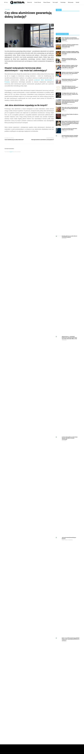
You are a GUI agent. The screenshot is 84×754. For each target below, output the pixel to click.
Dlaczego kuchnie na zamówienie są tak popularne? (42, 139)
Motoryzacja (70, 2)
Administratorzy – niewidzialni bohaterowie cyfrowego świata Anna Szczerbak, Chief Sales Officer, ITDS (69, 337)
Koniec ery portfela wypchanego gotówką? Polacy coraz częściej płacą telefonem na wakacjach (70, 639)
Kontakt (77, 2)
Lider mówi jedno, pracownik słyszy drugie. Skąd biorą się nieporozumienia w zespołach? (70, 38)
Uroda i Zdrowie (37, 2)
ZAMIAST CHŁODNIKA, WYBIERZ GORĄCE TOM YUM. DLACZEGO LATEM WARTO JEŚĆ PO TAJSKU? (70, 52)
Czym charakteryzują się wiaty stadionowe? (14, 139)
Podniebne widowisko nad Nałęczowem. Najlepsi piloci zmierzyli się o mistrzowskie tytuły (70, 45)
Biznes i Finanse (47, 2)
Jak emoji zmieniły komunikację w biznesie (69, 538)
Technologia (62, 2)
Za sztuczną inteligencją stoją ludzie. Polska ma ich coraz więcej (69, 129)
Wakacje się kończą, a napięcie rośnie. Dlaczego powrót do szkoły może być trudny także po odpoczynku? (70, 66)
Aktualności (64, 48)
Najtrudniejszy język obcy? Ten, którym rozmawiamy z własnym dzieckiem (70, 80)
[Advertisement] (67, 21)
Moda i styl (29, 2)
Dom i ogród (55, 2)
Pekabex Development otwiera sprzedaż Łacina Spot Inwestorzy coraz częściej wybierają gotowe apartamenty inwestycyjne (70, 102)
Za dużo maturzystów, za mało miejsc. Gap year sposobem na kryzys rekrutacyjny (70, 438)
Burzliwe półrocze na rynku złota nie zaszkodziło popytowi (69, 237)
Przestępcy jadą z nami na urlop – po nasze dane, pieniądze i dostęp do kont (70, 94)
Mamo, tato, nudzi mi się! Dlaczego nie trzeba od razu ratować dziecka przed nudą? (70, 108)
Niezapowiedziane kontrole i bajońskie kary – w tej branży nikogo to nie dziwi (70, 136)
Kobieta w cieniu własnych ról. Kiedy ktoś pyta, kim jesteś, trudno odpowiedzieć (70, 73)
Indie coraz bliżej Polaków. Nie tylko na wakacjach (70, 115)
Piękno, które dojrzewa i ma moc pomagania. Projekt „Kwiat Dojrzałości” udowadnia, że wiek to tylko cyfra (70, 87)
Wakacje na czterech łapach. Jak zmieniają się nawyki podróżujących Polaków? (69, 59)
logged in (11, 151)
